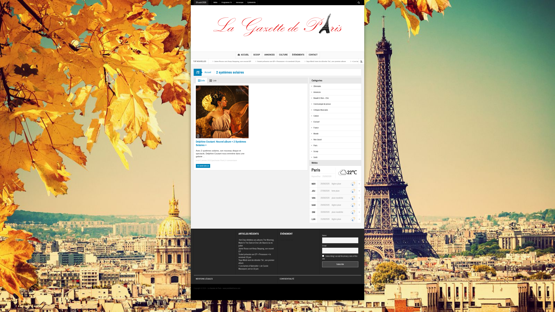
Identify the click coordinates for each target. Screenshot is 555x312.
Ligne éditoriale (348, 61)
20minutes (317, 86)
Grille (203, 80)
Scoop (256, 54)
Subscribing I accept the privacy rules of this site (340, 257)
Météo (215, 2)
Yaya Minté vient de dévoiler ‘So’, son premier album (262, 61)
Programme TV (227, 2)
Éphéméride (251, 2)
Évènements (298, 54)
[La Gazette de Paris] (277, 28)
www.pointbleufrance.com (231, 288)
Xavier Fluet (219, 160)
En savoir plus (202, 166)
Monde (315, 133)
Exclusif (316, 122)
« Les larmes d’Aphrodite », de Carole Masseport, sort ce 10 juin (312, 61)
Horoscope (239, 2)
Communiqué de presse (322, 104)
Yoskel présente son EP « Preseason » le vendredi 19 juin (214, 61)
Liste (215, 80)
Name (324, 235)
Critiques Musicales (320, 110)
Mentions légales (204, 279)
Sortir (315, 157)
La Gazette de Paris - (214, 288)
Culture (283, 54)
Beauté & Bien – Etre (321, 98)
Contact (313, 54)
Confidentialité (287, 279)
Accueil (245, 54)
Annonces (269, 54)
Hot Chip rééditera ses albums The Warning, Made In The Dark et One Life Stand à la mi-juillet (256, 243)
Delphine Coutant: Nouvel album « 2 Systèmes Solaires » (221, 143)
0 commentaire (231, 160)
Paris (315, 145)
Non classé (317, 139)
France (316, 128)
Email (324, 246)
